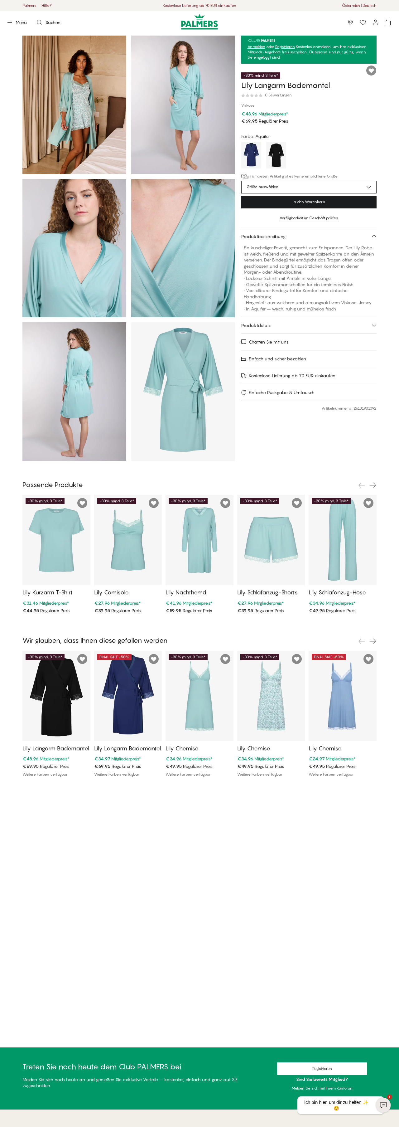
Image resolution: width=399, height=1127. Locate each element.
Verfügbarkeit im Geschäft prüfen (309, 218)
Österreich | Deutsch (359, 5)
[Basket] (388, 22)
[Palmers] (199, 21)
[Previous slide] (361, 485)
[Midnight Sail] (251, 156)
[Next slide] (373, 485)
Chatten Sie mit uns (269, 341)
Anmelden (256, 47)
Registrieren (285, 47)
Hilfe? (46, 5)
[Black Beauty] (276, 156)
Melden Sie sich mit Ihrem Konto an (322, 1088)
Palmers (29, 5)
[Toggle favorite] (371, 71)
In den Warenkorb (309, 201)
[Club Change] (363, 22)
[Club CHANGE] (375, 22)
